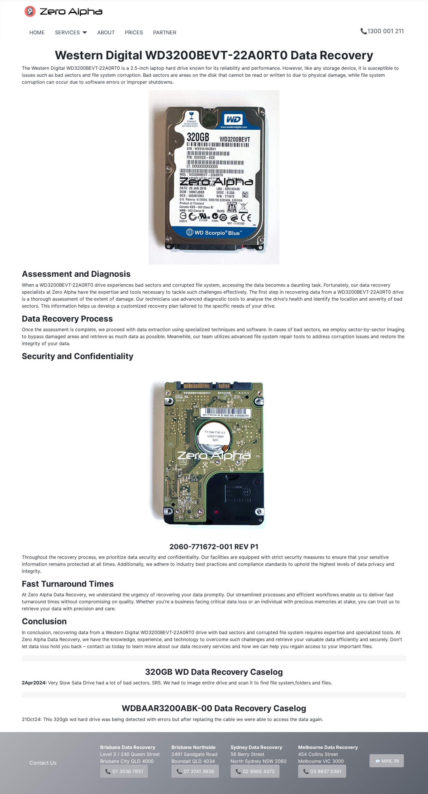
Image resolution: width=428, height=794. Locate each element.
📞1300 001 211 (382, 31)
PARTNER (164, 32)
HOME (37, 32)
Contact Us (42, 763)
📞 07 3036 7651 (124, 771)
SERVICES (67, 32)
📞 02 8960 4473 (255, 771)
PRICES (134, 32)
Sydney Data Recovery (256, 747)
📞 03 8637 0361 (322, 771)
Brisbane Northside (193, 747)
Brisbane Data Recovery (127, 747)
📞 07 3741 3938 (195, 771)
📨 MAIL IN (386, 761)
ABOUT (106, 32)
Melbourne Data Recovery (328, 747)
